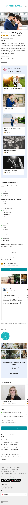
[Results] (2, 14)
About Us (15, 471)
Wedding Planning (14, 449)
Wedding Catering (5, 442)
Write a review (14, 269)
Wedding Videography (6, 452)
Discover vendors (14, 373)
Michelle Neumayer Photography (13, 88)
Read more (4, 62)
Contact (2, 467)
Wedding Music (13, 444)
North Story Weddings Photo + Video (12, 129)
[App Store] (6, 481)
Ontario (3, 9)
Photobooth (3, 459)
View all (23, 27)
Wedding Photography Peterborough (8, 422)
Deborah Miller (7, 401)
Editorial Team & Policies (6, 473)
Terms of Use (9, 467)
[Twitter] (5, 487)
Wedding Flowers (4, 449)
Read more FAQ (14, 252)
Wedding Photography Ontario (7, 420)
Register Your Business (6, 471)
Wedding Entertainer (17, 447)
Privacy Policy (17, 467)
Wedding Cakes (15, 454)
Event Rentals (11, 456)
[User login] (26, 6)
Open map (22, 414)
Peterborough (9, 9)
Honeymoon (15, 452)
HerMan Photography (10, 150)
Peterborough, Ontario (8, 38)
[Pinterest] (8, 487)
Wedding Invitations (15, 442)
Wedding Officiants (20, 456)
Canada (6, 494)
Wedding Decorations (5, 454)
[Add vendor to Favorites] (26, 14)
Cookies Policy (4, 469)
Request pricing (14, 428)
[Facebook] (2, 487)
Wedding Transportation (6, 447)
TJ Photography (8, 108)
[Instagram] (11, 487)
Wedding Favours (4, 444)
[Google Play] (16, 481)
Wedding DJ (3, 456)
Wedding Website (22, 473)
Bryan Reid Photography (10, 170)
